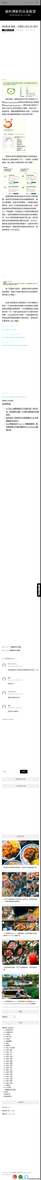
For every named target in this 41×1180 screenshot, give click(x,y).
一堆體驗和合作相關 (8, 30)
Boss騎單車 (7, 1085)
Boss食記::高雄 (8, 1083)
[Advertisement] (20, 57)
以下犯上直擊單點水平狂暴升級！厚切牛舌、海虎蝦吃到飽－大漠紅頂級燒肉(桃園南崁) (22, 412)
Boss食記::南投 (8, 1050)
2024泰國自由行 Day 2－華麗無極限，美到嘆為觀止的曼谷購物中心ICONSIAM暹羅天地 (22, 427)
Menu (6, 3)
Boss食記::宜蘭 (8, 1065)
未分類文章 (7, 1094)
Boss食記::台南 (8, 1056)
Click (39, 590)
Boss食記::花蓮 (8, 1078)
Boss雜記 (6, 1043)
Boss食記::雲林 (8, 1081)
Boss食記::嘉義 (8, 1061)
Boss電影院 (7, 1045)
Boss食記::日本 (8, 1070)
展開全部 (4, 1028)
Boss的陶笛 (7, 1034)
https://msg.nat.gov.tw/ (12, 105)
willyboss (19, 30)
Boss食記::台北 (8, 1054)
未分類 (6, 1092)
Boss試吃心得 (8, 1036)
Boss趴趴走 (7, 1039)
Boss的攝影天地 (8, 1032)
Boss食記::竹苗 (8, 1076)
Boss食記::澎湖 (8, 1074)
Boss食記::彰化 (8, 1067)
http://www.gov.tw (11, 102)
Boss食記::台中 (8, 1052)
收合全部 (10, 1028)
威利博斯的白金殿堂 (20, 11)
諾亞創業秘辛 (8, 1096)
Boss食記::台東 (8, 1059)
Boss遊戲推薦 (8, 1041)
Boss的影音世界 (8, 1030)
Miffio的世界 (7, 1087)
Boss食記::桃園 (8, 1072)
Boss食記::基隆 (8, 1063)
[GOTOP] (26, 1177)
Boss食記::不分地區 (9, 1048)
